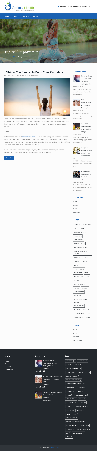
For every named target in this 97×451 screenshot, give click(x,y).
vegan (88, 317)
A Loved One (87, 225)
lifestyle (76, 288)
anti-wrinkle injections (29, 137)
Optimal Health (34, 76)
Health (22, 76)
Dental (75, 202)
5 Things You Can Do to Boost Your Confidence (35, 72)
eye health (77, 261)
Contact (36, 16)
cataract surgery (80, 232)
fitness (76, 265)
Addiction (77, 225)
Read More (9, 158)
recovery (86, 310)
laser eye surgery (79, 284)
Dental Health (78, 240)
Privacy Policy (77, 340)
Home (7, 16)
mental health (78, 296)
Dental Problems (79, 244)
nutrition (77, 310)
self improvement (79, 313)
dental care (78, 236)
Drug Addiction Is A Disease (80, 252)
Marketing (76, 212)
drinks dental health (80, 247)
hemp (87, 277)
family (85, 261)
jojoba (76, 280)
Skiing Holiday (78, 317)
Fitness (75, 205)
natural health (79, 306)
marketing (85, 288)
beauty (76, 228)
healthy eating (78, 277)
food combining (79, 269)
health (86, 273)
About (16, 16)
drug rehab (77, 258)
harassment (78, 273)
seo (89, 313)
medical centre (79, 292)
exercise (87, 258)
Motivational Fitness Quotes (81, 301)
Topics (24, 16)
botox (83, 228)
